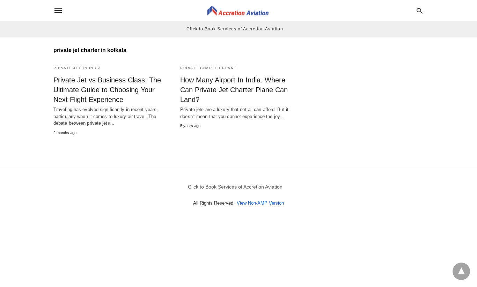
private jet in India (77, 68)
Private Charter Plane (208, 68)
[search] (420, 11)
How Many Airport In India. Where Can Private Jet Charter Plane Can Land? (234, 89)
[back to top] (461, 271)
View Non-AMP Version (260, 203)
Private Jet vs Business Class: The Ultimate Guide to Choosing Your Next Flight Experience (107, 89)
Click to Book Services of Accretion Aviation (234, 29)
